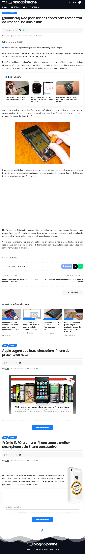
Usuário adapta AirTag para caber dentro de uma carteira (16, 98)
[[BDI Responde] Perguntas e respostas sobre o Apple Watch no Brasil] (67, 88)
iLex (7, 36)
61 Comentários (73, 293)
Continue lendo (42, 427)
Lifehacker (21, 170)
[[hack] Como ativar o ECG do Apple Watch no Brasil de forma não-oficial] (42, 88)
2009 (5, 13)
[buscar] (70, 2)
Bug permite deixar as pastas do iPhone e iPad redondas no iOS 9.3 (52, 325)
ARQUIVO (13, 13)
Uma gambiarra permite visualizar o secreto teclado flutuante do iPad (31, 325)
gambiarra (13, 258)
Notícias (69, 319)
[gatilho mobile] (4, 2)
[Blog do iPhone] (22, 2)
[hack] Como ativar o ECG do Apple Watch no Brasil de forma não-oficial (42, 99)
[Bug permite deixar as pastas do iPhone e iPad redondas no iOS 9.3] (53, 314)
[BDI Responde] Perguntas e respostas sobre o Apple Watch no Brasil (67, 99)
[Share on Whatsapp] (23, 30)
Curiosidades (29, 319)
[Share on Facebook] (16, 30)
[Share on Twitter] (20, 30)
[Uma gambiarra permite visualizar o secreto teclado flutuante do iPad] (32, 314)
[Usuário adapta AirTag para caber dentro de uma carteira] (17, 88)
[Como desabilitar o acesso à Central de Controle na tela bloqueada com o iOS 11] (11, 314)
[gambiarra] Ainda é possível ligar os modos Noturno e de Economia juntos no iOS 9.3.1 (72, 327)
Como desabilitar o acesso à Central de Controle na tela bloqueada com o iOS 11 (10, 327)
